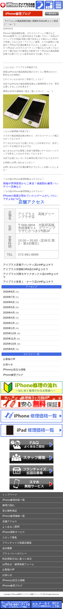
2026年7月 (9, 297)
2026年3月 (9, 317)
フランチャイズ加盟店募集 (17, 542)
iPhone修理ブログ (13, 375)
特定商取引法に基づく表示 (17, 559)
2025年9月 (9, 349)
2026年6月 (9, 302)
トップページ (9, 494)
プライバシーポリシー (14, 553)
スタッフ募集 (9, 537)
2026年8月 (9, 291)
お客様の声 (9, 359)
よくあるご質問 (10, 526)
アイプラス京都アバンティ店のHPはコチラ (28, 264)
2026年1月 (9, 328)
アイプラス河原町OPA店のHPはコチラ (25, 269)
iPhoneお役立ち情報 (14, 369)
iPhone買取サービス (13, 532)
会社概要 (7, 548)
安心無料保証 (9, 510)
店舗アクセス (9, 521)
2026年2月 (9, 323)
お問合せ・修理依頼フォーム (18, 564)
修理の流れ (8, 505)
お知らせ (8, 364)
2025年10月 (9, 344)
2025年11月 (9, 338)
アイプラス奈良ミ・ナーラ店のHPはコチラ (28, 281)
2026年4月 (9, 312)
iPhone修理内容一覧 (13, 500)
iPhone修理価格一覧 (13, 516)
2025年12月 (9, 333)
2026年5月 (9, 307)
